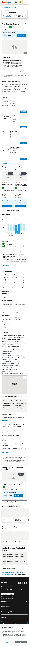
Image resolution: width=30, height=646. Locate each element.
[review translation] (23, 246)
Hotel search (5, 572)
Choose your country (6, 586)
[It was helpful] (20, 72)
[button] (14, 11)
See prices (21, 35)
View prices (23, 111)
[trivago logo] (6, 2)
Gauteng (4, 574)
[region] (14, 47)
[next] (26, 232)
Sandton (10, 574)
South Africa (19, 572)
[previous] (6, 232)
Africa (12, 572)
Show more (5, 94)
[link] (16, 2)
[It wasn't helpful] (23, 72)
